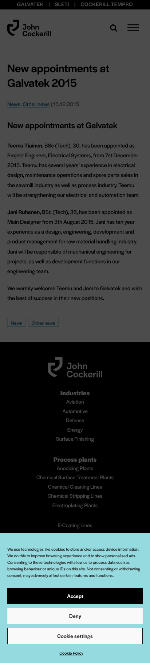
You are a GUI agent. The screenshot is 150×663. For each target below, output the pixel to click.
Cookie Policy (71, 653)
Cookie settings (75, 635)
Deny (75, 615)
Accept (75, 595)
